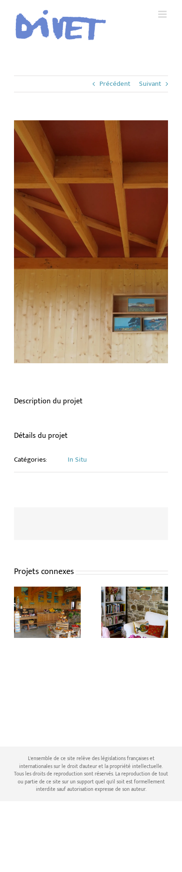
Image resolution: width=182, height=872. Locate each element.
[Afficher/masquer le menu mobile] (163, 14)
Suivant (150, 84)
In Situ (77, 459)
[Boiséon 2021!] (47, 592)
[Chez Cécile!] (134, 592)
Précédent (114, 84)
